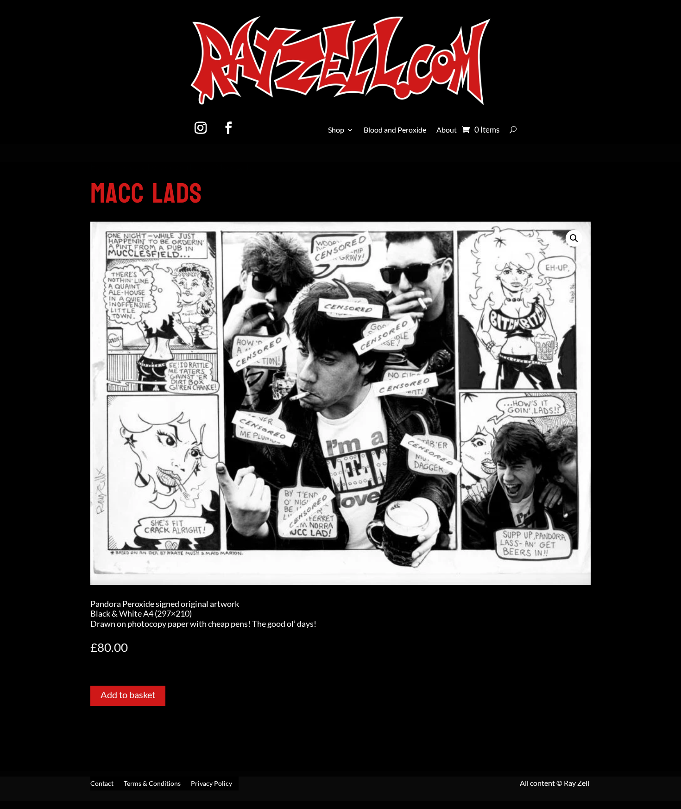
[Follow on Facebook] (228, 128)
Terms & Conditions (152, 783)
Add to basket (128, 694)
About (446, 130)
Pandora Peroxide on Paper (163, 167)
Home (100, 167)
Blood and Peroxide (395, 130)
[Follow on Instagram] (201, 128)
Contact (102, 783)
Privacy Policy (211, 783)
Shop (336, 130)
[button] (574, 238)
